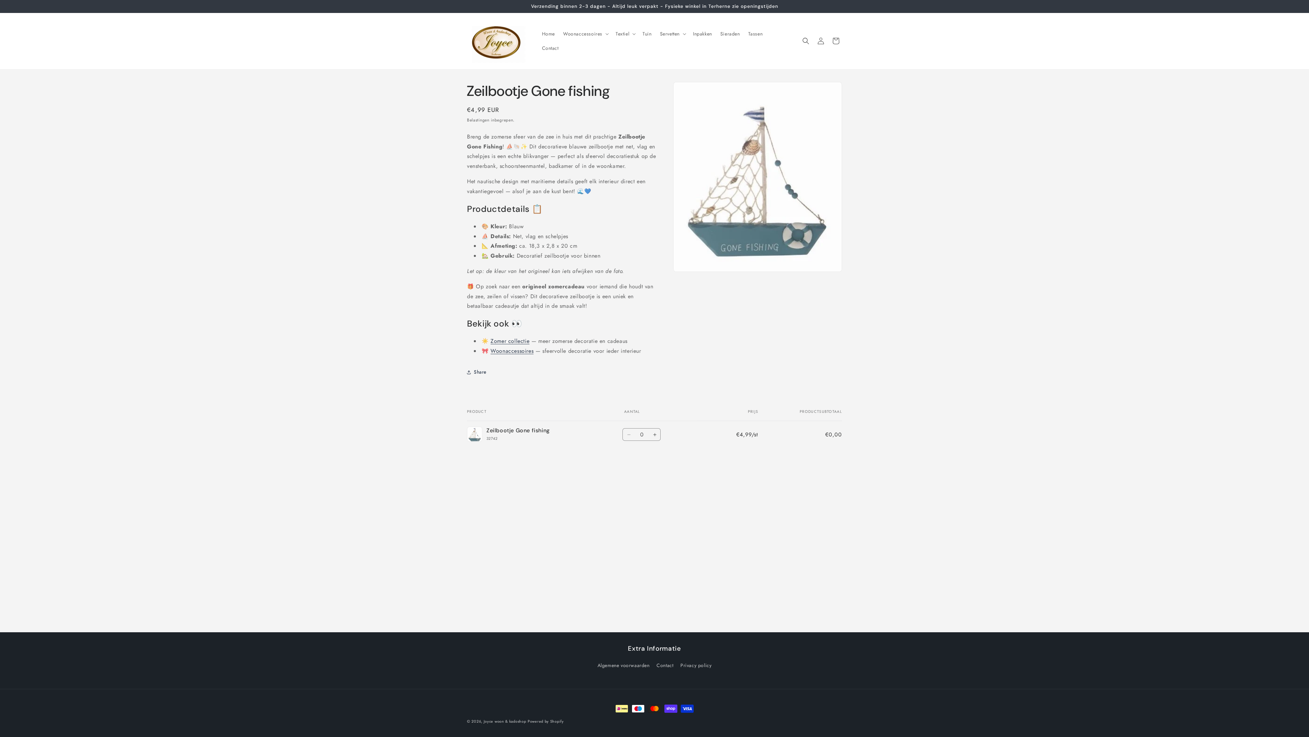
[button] (585, 34)
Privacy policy (695, 665)
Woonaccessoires (512, 351)
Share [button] (480, 372)
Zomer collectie (510, 341)
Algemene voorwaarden (624, 665)
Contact (665, 665)
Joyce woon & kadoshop (505, 721)
